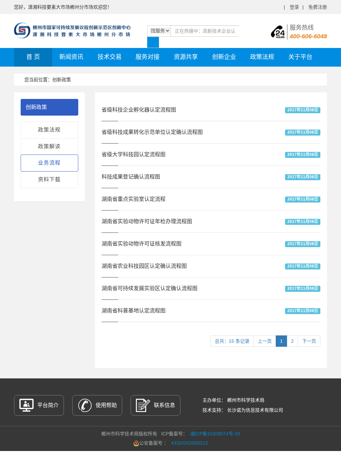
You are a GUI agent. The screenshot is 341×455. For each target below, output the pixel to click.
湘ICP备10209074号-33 (215, 433)
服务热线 (308, 32)
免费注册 (317, 7)
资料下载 (49, 179)
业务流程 (49, 163)
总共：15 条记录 (232, 341)
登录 (294, 7)
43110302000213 (189, 443)
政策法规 (49, 130)
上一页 (265, 341)
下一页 (309, 341)
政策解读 (49, 146)
